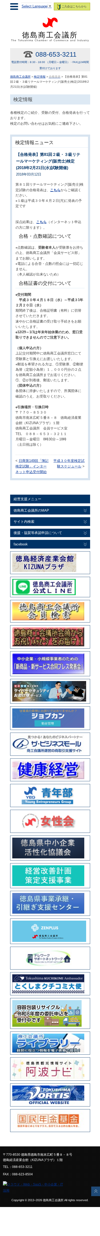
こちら (41, 222)
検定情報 (40, 76)
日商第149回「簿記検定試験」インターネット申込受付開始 (32, 466)
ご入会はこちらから (74, 6)
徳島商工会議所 (50, 36)
